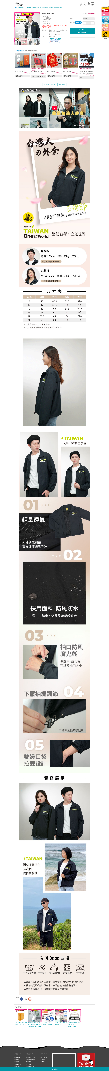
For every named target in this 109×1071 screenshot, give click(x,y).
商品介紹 (46, 84)
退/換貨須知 (62, 84)
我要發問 (58, 39)
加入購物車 (55, 1069)
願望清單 (52, 39)
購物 (85, 5)
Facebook (21, 999)
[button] (92, 65)
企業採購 (28, 1064)
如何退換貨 (17, 1066)
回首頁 (18, 4)
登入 (89, 5)
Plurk (30, 999)
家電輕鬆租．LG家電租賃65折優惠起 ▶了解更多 (29, 8)
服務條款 (16, 1059)
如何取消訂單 (17, 1064)
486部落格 (42, 1062)
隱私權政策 (17, 1057)
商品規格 (53, 84)
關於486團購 (43, 1057)
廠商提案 (28, 1062)
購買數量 (75, 22)
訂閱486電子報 (30, 1066)
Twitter (25, 999)
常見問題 (16, 1062)
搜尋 (81, 5)
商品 (92, 5)
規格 (71, 18)
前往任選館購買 (82, 33)
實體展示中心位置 (30, 1057)
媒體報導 (42, 1059)
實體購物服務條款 (30, 1059)
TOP (105, 38)
